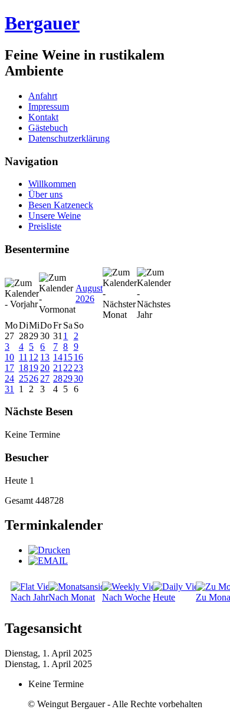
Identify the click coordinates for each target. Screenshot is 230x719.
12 (33, 357)
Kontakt (43, 117)
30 (78, 378)
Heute (164, 597)
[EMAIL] (48, 561)
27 (45, 378)
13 (45, 357)
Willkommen (52, 184)
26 (33, 378)
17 (9, 368)
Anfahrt (42, 96)
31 (9, 389)
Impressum (48, 106)
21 (58, 368)
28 (58, 378)
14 (58, 357)
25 (23, 378)
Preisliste (44, 226)
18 (23, 368)
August (89, 288)
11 (23, 357)
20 (45, 368)
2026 (84, 299)
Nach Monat (71, 597)
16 (78, 357)
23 (78, 368)
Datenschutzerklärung (69, 138)
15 (68, 357)
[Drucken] (49, 550)
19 (33, 368)
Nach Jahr (29, 597)
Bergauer (42, 23)
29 (68, 378)
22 (68, 368)
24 (9, 378)
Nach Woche (126, 597)
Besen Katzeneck (60, 205)
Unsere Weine (54, 216)
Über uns (45, 194)
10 (9, 357)
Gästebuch (48, 128)
